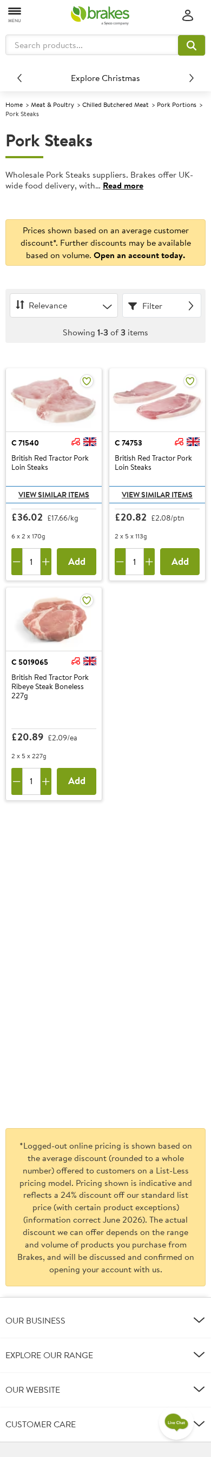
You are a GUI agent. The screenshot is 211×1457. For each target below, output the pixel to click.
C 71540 (25, 442)
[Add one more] (46, 561)
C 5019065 (29, 662)
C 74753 (128, 442)
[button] (191, 45)
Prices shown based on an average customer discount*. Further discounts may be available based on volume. (106, 242)
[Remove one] (16, 561)
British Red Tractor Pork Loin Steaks (50, 463)
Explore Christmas (105, 78)
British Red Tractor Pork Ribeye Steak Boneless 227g (50, 686)
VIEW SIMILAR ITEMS (53, 494)
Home (14, 104)
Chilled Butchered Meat (115, 104)
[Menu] (15, 14)
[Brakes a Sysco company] (100, 15)
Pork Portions (176, 104)
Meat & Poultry (52, 104)
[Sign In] (187, 16)
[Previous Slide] (19, 78)
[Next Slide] (191, 78)
